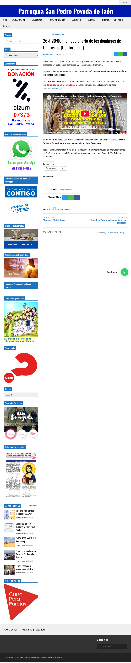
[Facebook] (107, 2)
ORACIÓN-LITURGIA (57, 19)
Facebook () (101, 233)
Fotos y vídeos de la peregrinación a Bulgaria (25, 567)
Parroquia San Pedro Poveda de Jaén (65, 11)
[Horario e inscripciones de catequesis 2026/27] (9, 514)
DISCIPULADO (37, 19)
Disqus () (123, 233)
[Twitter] (116, 54)
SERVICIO (92, 19)
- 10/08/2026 (29, 561)
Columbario (118, 19)
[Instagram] (103, 2)
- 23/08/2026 (29, 533)
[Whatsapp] (116, 2)
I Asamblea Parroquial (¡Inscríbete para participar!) (108, 221)
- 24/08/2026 (29, 517)
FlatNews (60, 657)
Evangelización (65, 190)
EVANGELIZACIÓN (18, 19)
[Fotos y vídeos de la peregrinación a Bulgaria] (9, 570)
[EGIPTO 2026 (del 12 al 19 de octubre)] (9, 542)
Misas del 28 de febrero (54, 220)
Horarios (105, 19)
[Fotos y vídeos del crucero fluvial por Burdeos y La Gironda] (9, 555)
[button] (124, 272)
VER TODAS (33, 505)
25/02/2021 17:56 (61, 54)
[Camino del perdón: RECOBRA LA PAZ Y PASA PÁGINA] (9, 527)
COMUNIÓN (76, 19)
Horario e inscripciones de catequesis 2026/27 (26, 512)
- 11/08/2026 (29, 545)
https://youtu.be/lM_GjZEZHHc (57, 88)
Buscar (124, 2)
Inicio (5, 19)
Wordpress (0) (113, 233)
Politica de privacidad (33, 629)
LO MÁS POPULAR (12, 505)
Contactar (6, 26)
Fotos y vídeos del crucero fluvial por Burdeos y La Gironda (26, 554)
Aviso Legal (10, 629)
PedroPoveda (48, 54)
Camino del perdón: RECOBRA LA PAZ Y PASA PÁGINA (25, 526)
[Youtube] (112, 2)
